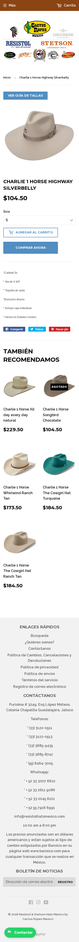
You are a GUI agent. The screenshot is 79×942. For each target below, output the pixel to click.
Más (12, 5)
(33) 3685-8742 (40, 754)
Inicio (7, 77)
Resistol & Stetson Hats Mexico (41, 914)
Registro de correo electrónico (39, 687)
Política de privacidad (39, 667)
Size (6, 211)
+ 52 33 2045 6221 (40, 799)
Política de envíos (39, 674)
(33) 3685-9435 (40, 746)
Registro (65, 882)
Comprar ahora (31, 248)
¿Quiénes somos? (39, 642)
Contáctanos (39, 649)
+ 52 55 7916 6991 (40, 808)
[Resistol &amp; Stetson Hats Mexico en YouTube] (46, 903)
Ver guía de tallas (25, 95)
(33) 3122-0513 (40, 737)
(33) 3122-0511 (40, 728)
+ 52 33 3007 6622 (40, 781)
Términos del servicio (40, 680)
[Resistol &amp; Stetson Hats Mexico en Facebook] (31, 903)
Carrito (69, 5)
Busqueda (39, 636)
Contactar (23, 932)
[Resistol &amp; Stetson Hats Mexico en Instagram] (38, 903)
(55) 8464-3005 (40, 763)
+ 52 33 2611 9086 (40, 790)
